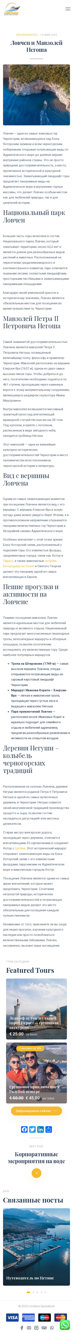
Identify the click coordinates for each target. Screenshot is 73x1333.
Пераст (8, 561)
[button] (28, 1292)
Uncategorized (27, 35)
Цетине (20, 848)
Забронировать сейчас (33, 1111)
